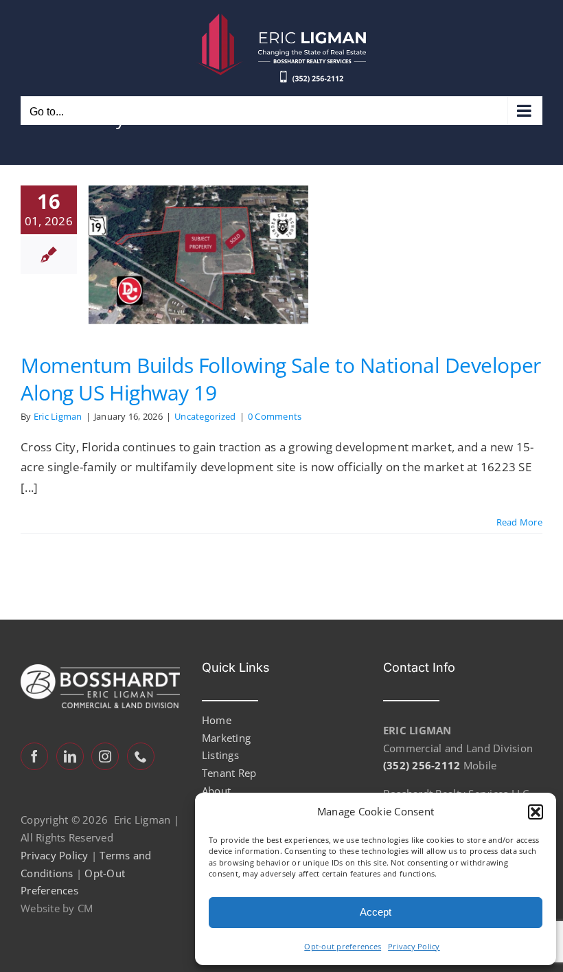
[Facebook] (34, 756)
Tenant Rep (229, 773)
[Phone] (140, 756)
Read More (519, 522)
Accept (375, 912)
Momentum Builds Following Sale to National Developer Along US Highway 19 (281, 379)
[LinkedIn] (70, 756)
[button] (535, 812)
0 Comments (275, 416)
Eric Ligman (58, 416)
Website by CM (57, 908)
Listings (220, 755)
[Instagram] (105, 756)
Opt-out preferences (342, 946)
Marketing (226, 738)
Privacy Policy (414, 946)
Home (216, 720)
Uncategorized (204, 416)
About (216, 791)
